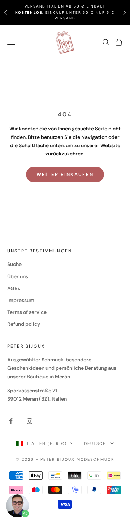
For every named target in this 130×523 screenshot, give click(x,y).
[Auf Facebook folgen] (10, 421)
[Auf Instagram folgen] (29, 421)
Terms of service (27, 312)
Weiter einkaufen (65, 174)
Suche (14, 264)
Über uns (17, 276)
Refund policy (23, 324)
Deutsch (95, 443)
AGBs (13, 288)
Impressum (20, 300)
